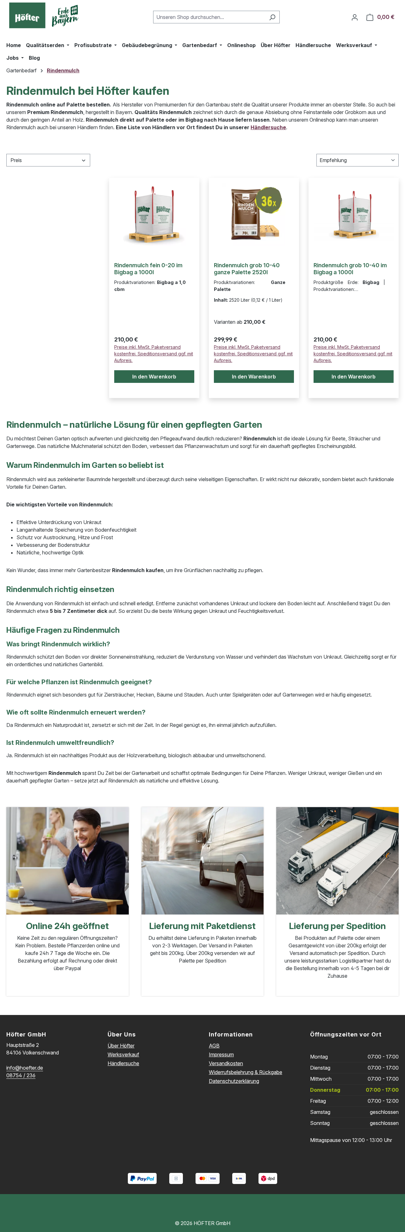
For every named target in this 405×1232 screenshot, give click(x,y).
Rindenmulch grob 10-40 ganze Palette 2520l (247, 268)
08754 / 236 (20, 1075)
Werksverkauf (123, 1054)
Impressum (221, 1054)
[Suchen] (272, 17)
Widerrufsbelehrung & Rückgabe (245, 1072)
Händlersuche (268, 127)
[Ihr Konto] (354, 17)
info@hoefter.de (24, 1068)
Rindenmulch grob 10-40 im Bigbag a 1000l (350, 268)
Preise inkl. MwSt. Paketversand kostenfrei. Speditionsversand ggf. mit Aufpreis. (153, 353)
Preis (16, 160)
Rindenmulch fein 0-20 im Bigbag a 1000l (148, 268)
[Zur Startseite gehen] (45, 16)
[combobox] (209, 17)
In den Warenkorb (154, 376)
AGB (214, 1045)
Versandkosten (226, 1063)
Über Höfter (121, 1045)
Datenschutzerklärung (234, 1081)
